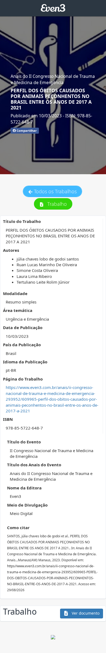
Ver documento (85, 613)
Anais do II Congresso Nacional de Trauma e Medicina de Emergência (53, 79)
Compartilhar (26, 130)
